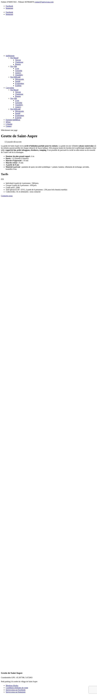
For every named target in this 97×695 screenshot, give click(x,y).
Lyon (17, 68)
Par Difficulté (15, 77)
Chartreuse (19, 62)
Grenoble (18, 71)
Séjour (8, 122)
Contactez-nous (7, 196)
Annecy (18, 73)
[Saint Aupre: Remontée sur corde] (24, 294)
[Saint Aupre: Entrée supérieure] (24, 362)
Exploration (19, 83)
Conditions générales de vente (17, 688)
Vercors (18, 60)
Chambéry (19, 75)
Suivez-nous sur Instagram (15, 692)
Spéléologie (10, 56)
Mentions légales (12, 686)
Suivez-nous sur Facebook (15, 690)
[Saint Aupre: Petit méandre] (24, 430)
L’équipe (9, 124)
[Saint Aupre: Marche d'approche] (24, 635)
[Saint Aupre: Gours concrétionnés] (24, 464)
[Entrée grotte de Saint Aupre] (24, 601)
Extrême (18, 86)
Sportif (17, 81)
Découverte (19, 79)
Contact (8, 126)
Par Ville (13, 66)
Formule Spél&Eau (13, 120)
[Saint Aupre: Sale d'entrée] (24, 328)
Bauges (18, 64)
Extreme (18, 118)
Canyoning (10, 88)
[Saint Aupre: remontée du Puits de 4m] (24, 533)
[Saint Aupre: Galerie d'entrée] (24, 396)
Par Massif (14, 58)
